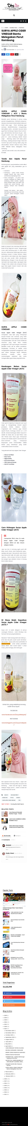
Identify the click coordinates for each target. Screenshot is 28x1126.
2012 (5, 1092)
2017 (5, 1081)
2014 (5, 1087)
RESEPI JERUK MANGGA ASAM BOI (15, 1052)
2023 (5, 1020)
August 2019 (9, 1039)
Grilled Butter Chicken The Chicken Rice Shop (17, 973)
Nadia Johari (10, 853)
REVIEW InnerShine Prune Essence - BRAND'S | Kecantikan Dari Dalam (17, 966)
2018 (5, 1079)
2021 (5, 1024)
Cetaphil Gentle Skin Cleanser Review (14, 1064)
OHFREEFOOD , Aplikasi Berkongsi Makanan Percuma (15, 1057)
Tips (19, 800)
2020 (5, 1026)
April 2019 (8, 1046)
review (18, 797)
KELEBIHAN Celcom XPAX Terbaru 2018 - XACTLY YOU (17, 958)
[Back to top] (25, 1124)
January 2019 (9, 1076)
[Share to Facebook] (3, 54)
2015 (5, 1085)
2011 (5, 1094)
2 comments (6, 840)
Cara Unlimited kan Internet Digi (17, 943)
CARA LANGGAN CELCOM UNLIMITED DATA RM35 (17, 913)
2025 (5, 1015)
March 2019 (9, 1071)
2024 (5, 1017)
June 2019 (8, 1041)
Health (6, 27)
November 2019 (10, 1033)
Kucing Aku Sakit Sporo (17, 804)
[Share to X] (8, 54)
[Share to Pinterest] (12, 54)
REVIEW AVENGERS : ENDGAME (14, 1050)
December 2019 (10, 1030)
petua (12, 797)
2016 (5, 1083)
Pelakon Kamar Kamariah (13, 1054)
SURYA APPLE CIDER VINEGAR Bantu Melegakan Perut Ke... (14, 1068)
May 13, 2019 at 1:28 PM (17, 845)
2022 (5, 1022)
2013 (5, 1090)
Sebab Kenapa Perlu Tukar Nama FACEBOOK (13, 908)
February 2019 (10, 1074)
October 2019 (9, 1035)
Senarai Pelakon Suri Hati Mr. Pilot (18, 920)
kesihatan (21, 27)
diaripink (8, 845)
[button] (2, 21)
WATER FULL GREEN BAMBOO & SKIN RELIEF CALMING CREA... (14, 1061)
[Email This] (17, 54)
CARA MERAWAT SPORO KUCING (15, 1048)
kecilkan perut (13, 27)
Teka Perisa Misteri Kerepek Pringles (17, 950)
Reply (7, 849)
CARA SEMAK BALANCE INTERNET (16, 928)
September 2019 (10, 1037)
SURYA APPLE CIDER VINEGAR (8, 800)
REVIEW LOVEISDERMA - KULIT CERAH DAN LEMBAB (18, 935)
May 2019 (8, 1044)
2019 (5, 1028)
